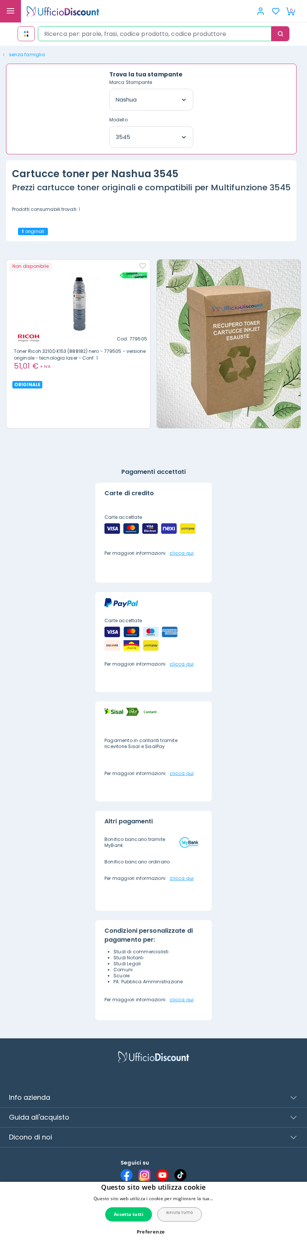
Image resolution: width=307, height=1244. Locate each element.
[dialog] (153, 1213)
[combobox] (154, 33)
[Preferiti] (275, 11)
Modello (118, 119)
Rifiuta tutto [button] (179, 1212)
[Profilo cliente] (260, 11)
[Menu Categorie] (10, 11)
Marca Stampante (130, 82)
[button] (153, 1232)
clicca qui (182, 553)
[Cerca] (280, 33)
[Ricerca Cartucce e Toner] (26, 33)
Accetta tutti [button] (128, 1214)
